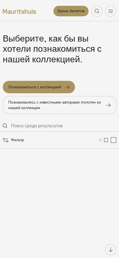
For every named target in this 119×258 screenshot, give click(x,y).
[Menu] (110, 11)
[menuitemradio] (100, 140)
